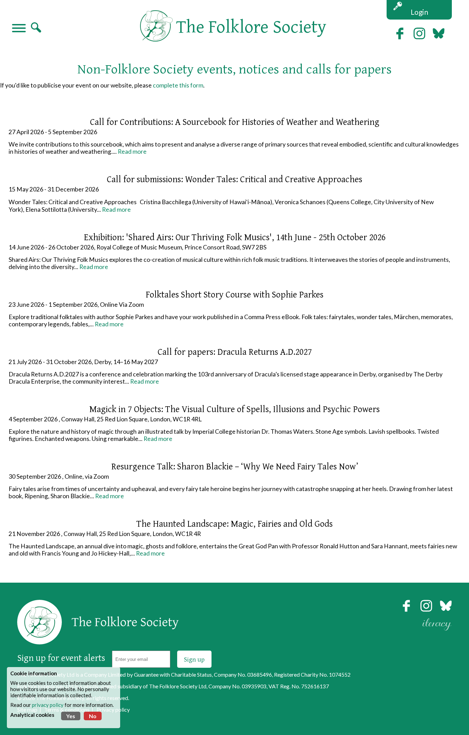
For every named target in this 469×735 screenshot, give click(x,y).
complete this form (178, 85)
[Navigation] (18, 28)
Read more (132, 151)
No (92, 716)
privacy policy (48, 705)
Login (419, 12)
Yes (70, 716)
